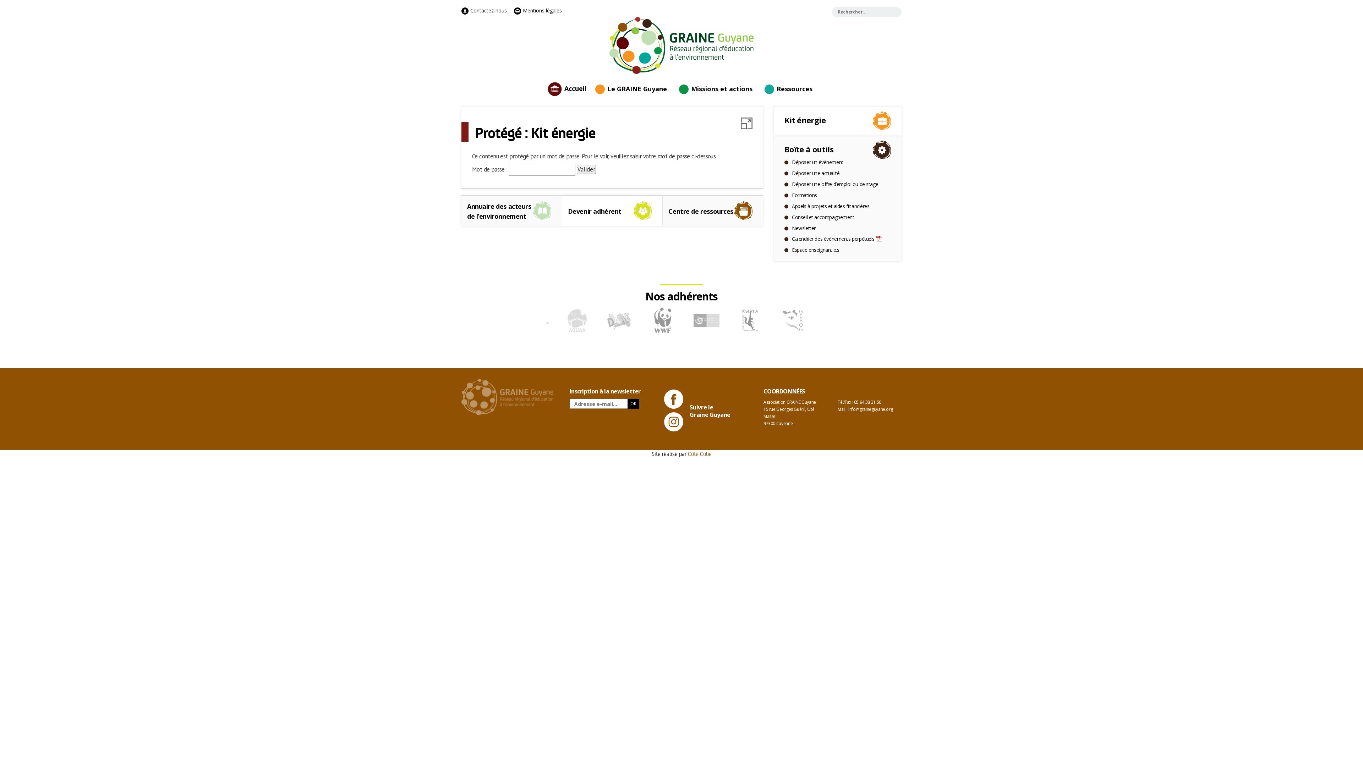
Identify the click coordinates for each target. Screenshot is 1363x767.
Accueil (575, 88)
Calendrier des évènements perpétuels (833, 238)
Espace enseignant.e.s (815, 249)
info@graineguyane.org (870, 409)
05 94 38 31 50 (867, 402)
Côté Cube (700, 454)
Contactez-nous (488, 10)
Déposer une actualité (815, 173)
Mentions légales (541, 10)
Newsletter (804, 228)
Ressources (794, 89)
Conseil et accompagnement (823, 217)
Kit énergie (805, 120)
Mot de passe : (490, 169)
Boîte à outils (808, 149)
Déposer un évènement (817, 162)
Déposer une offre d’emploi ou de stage (835, 184)
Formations (804, 195)
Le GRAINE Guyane (637, 89)
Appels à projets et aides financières (830, 206)
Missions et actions (721, 89)
